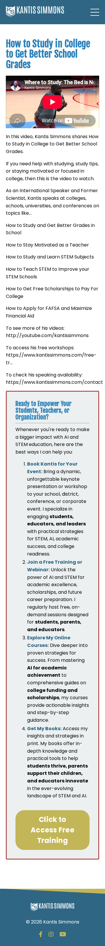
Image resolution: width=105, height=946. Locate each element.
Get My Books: (44, 728)
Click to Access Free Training (52, 830)
